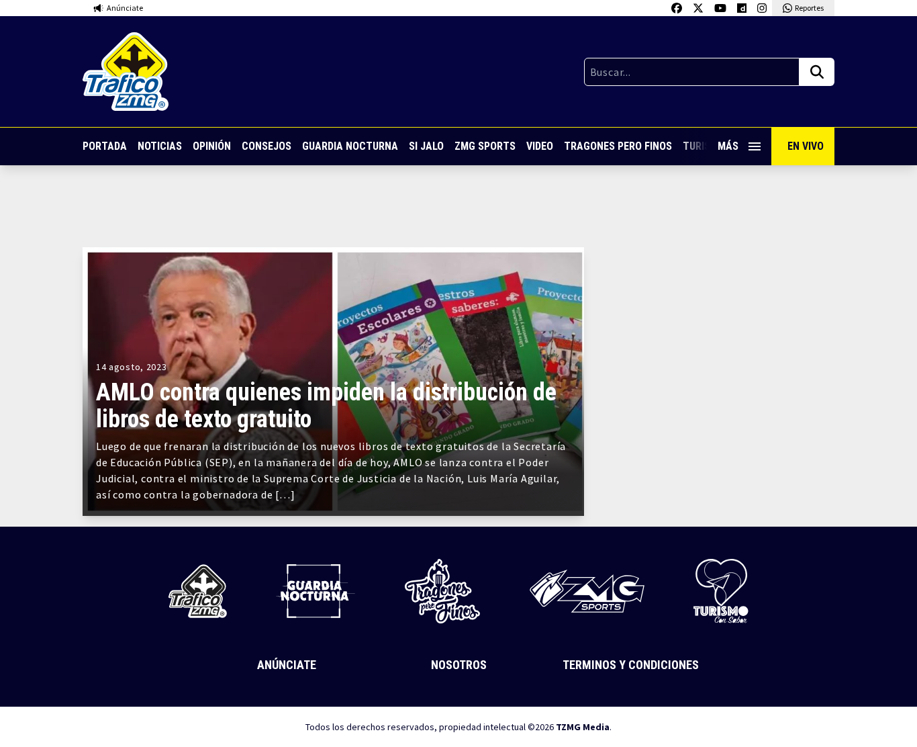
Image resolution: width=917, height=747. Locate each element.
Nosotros (459, 665)
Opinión (212, 146)
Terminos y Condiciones (631, 665)
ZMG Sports (485, 146)
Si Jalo (426, 146)
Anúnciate (286, 665)
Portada (105, 146)
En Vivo (805, 146)
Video (539, 146)
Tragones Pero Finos (618, 146)
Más (728, 146)
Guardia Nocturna (350, 146)
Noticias (160, 146)
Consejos (266, 146)
